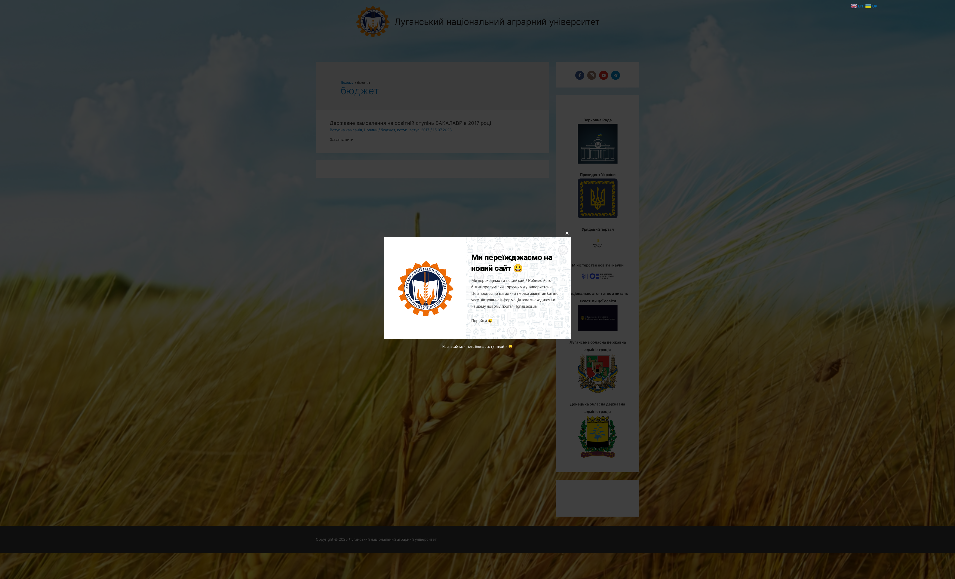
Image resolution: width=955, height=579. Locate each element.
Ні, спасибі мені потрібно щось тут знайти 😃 (477, 347)
